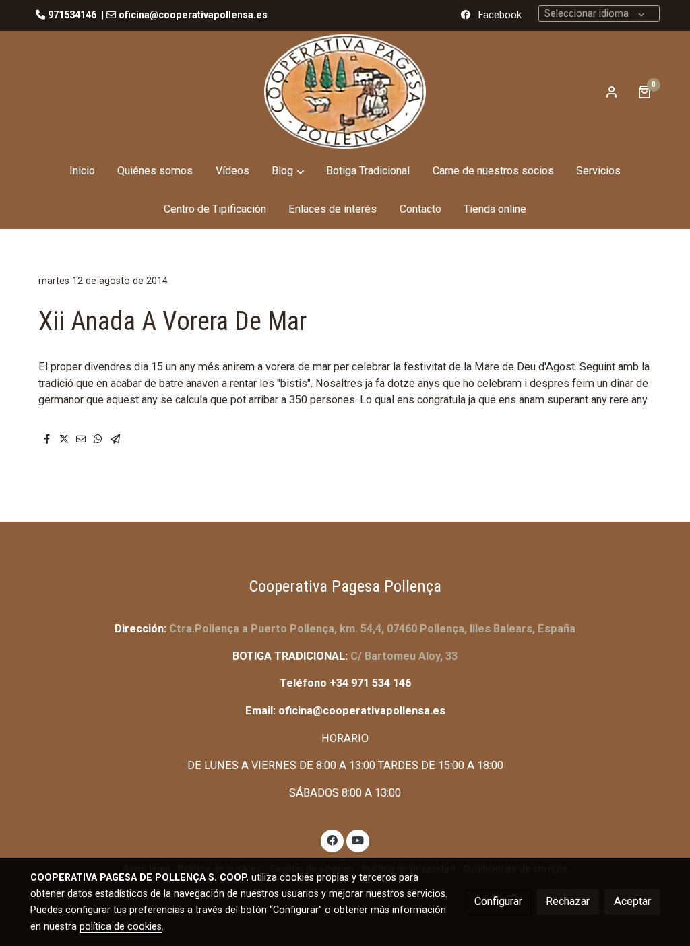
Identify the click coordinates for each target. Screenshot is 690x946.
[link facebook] (332, 839)
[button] (288, 171)
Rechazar (568, 901)
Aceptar (632, 901)
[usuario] (612, 91)
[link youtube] (358, 839)
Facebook (500, 14)
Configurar (498, 901)
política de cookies (121, 926)
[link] (345, 91)
